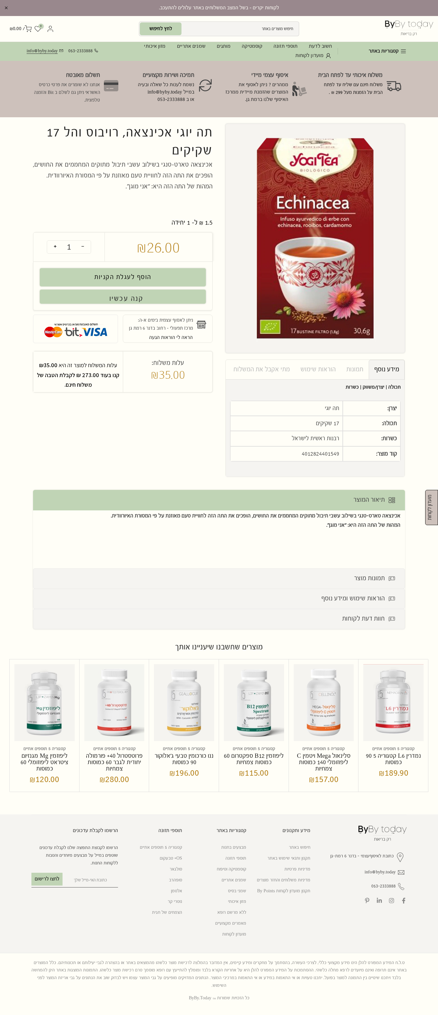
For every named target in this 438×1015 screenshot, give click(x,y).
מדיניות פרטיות (297, 869)
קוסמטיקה (252, 46)
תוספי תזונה (286, 46)
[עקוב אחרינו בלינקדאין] (379, 900)
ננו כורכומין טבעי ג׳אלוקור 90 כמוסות (184, 759)
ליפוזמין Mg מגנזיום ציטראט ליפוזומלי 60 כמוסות (44, 762)
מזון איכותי (154, 46)
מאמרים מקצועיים (230, 923)
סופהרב (175, 880)
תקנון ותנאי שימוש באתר (288, 858)
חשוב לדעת (320, 46)
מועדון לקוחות (309, 55)
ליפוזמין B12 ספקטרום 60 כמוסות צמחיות (254, 759)
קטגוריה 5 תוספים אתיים (393, 749)
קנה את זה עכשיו (123, 297)
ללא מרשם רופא (231, 912)
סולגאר (176, 869)
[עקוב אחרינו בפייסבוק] (404, 900)
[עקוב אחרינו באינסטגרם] (391, 900)
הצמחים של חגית (167, 912)
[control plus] (55, 247)
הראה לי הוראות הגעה (171, 337)
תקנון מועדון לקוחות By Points (283, 891)
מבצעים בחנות (233, 847)
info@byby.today (42, 51)
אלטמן (176, 891)
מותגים (224, 46)
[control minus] (83, 247)
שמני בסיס (237, 891)
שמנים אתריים (191, 46)
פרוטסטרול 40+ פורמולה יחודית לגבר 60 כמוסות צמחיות (114, 762)
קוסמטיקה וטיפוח (231, 869)
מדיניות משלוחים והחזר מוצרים (283, 880)
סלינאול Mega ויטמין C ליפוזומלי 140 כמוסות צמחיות (323, 762)
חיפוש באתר (299, 847)
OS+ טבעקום (171, 858)
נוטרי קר (175, 901)
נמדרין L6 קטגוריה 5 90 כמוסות (393, 759)
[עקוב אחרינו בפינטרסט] (367, 900)
